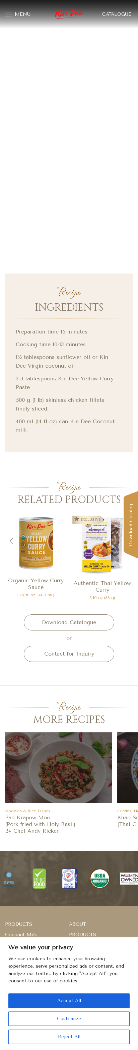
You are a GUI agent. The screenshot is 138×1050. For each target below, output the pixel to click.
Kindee (69, 14)
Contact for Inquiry (69, 654)
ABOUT (77, 924)
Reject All (69, 1037)
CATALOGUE (116, 14)
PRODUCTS (18, 924)
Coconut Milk (21, 934)
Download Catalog (131, 525)
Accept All (69, 1000)
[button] (11, 541)
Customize (69, 1019)
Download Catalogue (69, 622)
